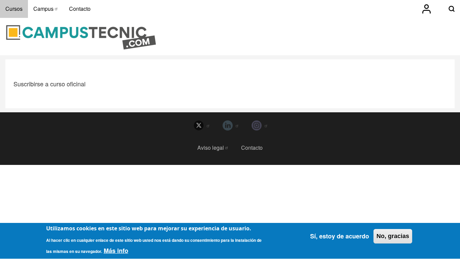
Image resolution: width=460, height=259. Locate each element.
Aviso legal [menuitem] (210, 147)
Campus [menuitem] (43, 8)
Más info (116, 250)
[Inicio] (81, 37)
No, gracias (392, 236)
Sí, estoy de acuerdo (339, 236)
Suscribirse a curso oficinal (49, 84)
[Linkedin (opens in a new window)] (230, 125)
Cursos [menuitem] (14, 8)
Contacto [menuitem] (80, 8)
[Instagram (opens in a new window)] (258, 125)
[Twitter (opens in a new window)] (201, 125)
